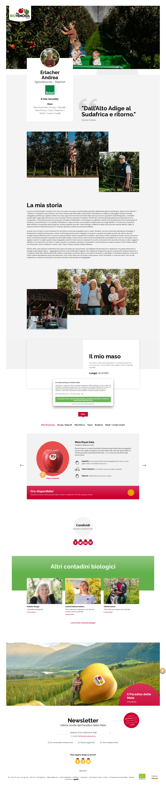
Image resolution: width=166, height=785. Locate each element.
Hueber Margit (33, 607)
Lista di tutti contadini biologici (83, 623)
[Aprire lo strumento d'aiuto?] (162, 670)
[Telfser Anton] (121, 591)
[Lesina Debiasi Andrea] (83, 591)
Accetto (84, 736)
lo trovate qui (131, 702)
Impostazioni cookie (95, 777)
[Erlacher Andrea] (50, 90)
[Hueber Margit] (44, 591)
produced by (69, 779)
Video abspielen (52, 478)
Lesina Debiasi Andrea (74, 607)
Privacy (105, 777)
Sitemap (131, 777)
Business (83, 771)
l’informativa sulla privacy (87, 736)
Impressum (84, 777)
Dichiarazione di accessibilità (118, 777)
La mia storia (31, 612)
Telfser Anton (109, 607)
